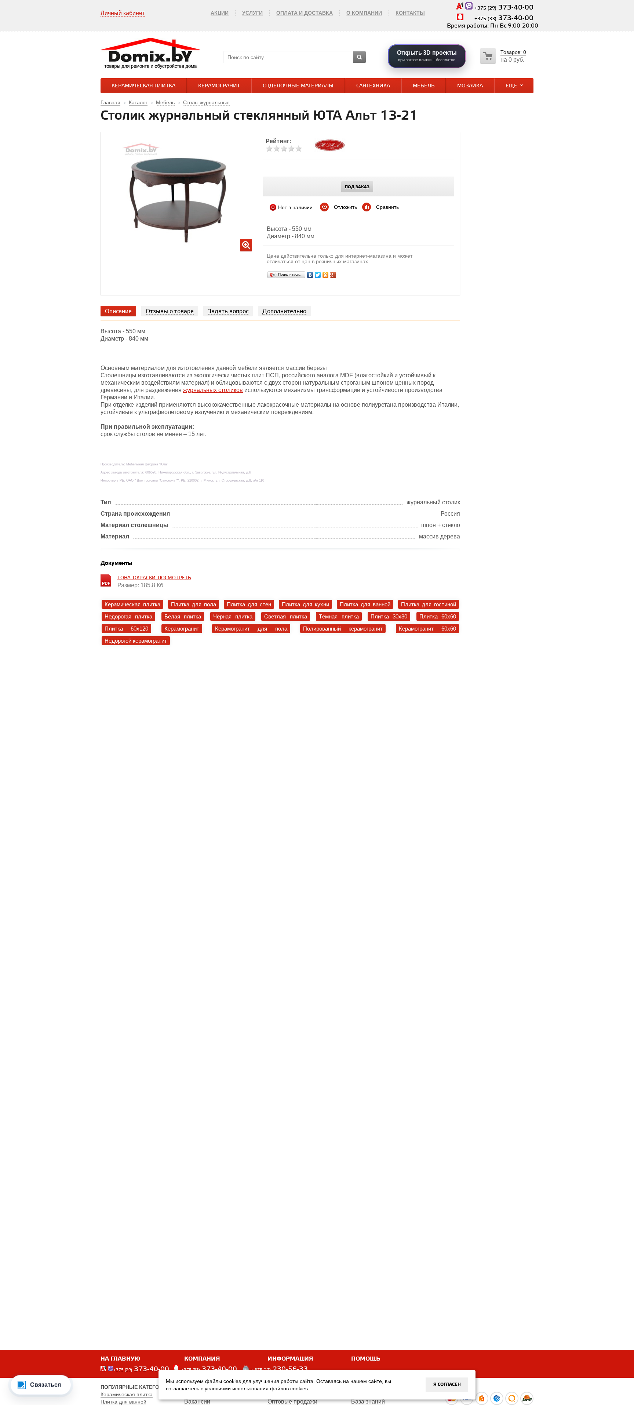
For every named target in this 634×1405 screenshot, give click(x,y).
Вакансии (197, 1401)
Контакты (410, 13)
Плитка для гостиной (428, 604)
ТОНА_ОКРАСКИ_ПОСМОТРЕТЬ (154, 578)
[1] (269, 148)
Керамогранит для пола (251, 628)
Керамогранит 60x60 (427, 628)
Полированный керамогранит (343, 628)
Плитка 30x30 (389, 616)
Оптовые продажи (292, 1401)
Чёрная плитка (232, 616)
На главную (120, 1358)
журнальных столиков (213, 390)
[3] (284, 148)
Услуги (252, 13)
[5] (298, 148)
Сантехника (373, 86)
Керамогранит (219, 86)
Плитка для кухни (305, 604)
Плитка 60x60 (437, 616)
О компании (364, 13)
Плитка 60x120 (126, 628)
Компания (202, 1358)
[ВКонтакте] (310, 275)
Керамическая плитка (143, 86)
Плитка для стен (249, 604)
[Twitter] (318, 275)
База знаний (368, 1401)
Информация (290, 1358)
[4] (291, 148)
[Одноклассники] (325, 275)
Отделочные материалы (298, 86)
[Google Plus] (333, 275)
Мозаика (470, 86)
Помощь (365, 1358)
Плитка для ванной (365, 604)
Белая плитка (182, 616)
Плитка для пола (193, 604)
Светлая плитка (285, 616)
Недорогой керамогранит (136, 641)
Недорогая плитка (128, 616)
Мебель (423, 86)
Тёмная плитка (338, 616)
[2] (276, 148)
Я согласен (447, 1384)
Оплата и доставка (304, 13)
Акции (220, 13)
